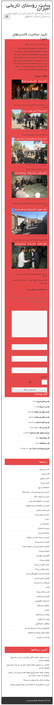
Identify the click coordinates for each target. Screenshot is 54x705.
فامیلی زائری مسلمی (41, 578)
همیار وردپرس (31, 700)
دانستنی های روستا (42, 514)
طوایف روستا (44, 560)
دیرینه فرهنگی (43, 528)
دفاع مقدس (44, 523)
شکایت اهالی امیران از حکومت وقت (35, 546)
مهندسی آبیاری (43, 619)
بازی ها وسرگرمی (42, 510)
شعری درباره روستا (42, 542)
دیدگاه (44, 308)
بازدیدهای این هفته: (41, 411)
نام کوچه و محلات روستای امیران (37, 628)
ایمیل (45, 353)
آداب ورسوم (44, 469)
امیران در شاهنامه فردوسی (38, 501)
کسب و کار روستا (42, 591)
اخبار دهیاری (42, 172)
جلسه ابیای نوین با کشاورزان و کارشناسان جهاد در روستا (29, 204)
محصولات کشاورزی (42, 601)
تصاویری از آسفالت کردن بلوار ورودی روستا (27, 684)
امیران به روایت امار (41, 496)
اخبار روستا (42, 81)
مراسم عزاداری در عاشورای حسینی (34, 134)
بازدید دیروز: (44, 406)
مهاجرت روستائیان (42, 614)
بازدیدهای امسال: (42, 422)
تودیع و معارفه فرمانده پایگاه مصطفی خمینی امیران (31, 275)
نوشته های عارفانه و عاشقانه (38, 632)
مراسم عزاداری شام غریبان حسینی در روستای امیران (30, 105)
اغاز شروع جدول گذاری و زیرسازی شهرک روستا (30, 239)
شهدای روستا (44, 551)
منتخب (46, 610)
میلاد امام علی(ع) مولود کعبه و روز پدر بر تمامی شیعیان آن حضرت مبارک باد (28, 674)
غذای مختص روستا (42, 569)
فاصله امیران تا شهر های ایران (37, 573)
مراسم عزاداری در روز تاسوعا (36, 169)
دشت (47, 519)
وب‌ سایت (43, 365)
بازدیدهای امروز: (43, 401)
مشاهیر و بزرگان (43, 605)
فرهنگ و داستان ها (41, 582)
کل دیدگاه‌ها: (44, 443)
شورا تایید (33, 280)
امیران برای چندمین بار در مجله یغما (35, 492)
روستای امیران (31, 138)
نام (46, 341)
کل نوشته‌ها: (44, 438)
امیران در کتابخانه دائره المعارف (37, 505)
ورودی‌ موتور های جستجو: (39, 432)
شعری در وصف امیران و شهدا (38, 537)
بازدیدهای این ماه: (42, 417)
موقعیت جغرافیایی (42, 623)
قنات (47, 587)
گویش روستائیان (43, 596)
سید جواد (29, 44)
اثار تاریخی (45, 474)
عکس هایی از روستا (29, 81)
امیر (47, 684)
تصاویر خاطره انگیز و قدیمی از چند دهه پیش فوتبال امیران (29, 659)
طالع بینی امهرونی (42, 555)
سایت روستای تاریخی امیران (28, 7)
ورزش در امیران (43, 637)
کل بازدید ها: (44, 427)
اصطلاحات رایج (43, 487)
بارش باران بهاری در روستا (33, 680)
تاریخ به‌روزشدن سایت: (40, 448)
